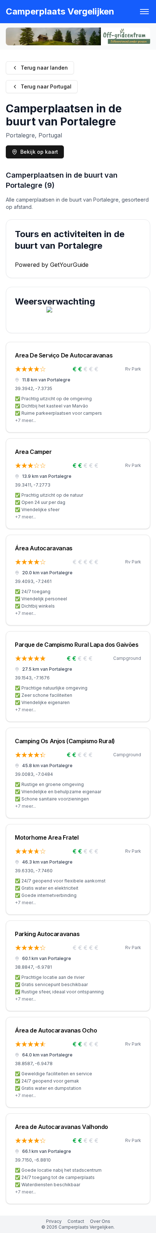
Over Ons (100, 1221)
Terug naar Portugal (46, 86)
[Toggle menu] (144, 11)
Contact (75, 1221)
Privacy (54, 1221)
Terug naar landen (44, 68)
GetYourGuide (69, 264)
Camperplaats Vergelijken (60, 11)
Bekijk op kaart (39, 152)
